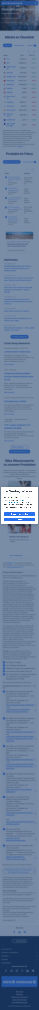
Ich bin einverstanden (19, 514)
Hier (29, 502)
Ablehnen (19, 519)
